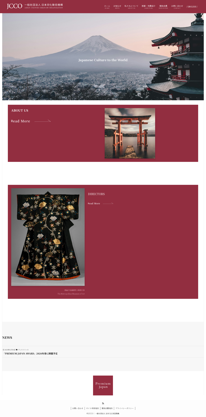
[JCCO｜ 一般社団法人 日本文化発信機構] (35, 6)
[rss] (103, 403)
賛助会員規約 (107, 408)
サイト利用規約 (92, 408)
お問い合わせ (77, 408)
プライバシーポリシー (124, 408)
